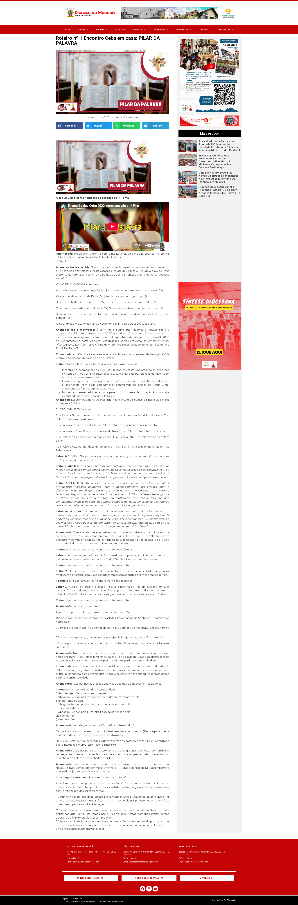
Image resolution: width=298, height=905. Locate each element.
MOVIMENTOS (182, 30)
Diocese (81, 30)
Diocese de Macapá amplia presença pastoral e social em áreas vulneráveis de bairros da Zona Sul (219, 191)
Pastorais (137, 30)
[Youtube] (155, 888)
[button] (69, 125)
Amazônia (203, 30)
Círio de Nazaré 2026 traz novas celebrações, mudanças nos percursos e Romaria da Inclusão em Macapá (218, 177)
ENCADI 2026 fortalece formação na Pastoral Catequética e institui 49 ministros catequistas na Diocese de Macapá (215, 161)
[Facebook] (142, 888)
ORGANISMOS (159, 30)
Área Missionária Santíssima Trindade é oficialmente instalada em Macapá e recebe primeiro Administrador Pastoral (219, 146)
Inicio (67, 30)
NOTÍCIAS (100, 30)
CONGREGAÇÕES (223, 30)
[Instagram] (149, 888)
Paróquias (120, 30)
